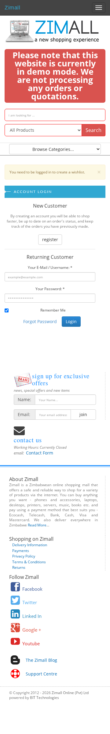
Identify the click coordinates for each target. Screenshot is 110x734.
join (83, 414)
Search (93, 130)
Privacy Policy (23, 556)
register (50, 239)
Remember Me (53, 310)
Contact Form (39, 453)
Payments (20, 550)
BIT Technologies (44, 697)
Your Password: (50, 288)
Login (71, 321)
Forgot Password (40, 321)
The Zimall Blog (41, 660)
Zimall (12, 7)
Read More (37, 525)
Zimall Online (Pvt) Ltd (70, 692)
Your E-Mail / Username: (50, 267)
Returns (18, 567)
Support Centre (41, 674)
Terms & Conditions (29, 562)
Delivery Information (29, 545)
